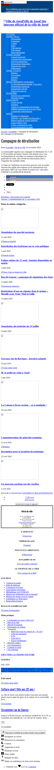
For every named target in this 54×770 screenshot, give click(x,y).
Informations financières (20, 64)
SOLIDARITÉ (12, 100)
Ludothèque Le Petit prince (17, 599)
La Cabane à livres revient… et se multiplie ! (23, 405)
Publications (16, 68)
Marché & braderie (14, 625)
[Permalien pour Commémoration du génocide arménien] (20, 433)
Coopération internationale (21, 111)
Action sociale (16, 102)
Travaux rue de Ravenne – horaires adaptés (23, 358)
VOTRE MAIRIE (13, 55)
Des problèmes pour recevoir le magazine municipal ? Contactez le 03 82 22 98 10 (27, 10)
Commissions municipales (21, 59)
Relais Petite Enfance (14, 601)
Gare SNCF (16, 638)
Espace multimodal (18, 641)
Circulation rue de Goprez (15, 709)
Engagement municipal (20, 86)
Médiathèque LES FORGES (17, 592)
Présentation (16, 39)
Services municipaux (19, 62)
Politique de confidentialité (18, 671)
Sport (13, 46)
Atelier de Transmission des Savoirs (25, 107)
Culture (14, 43)
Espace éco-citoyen (18, 91)
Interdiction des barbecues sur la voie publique (25, 246)
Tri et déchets (12, 650)
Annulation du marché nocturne (17, 232)
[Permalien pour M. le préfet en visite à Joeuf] (9, 368)
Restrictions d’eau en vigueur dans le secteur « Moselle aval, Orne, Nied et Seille (24, 292)
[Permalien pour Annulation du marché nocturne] (20, 227)
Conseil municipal (18, 57)
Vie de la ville (19, 147)
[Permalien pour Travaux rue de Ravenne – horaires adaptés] (20, 354)
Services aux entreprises (20, 96)
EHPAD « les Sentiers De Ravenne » (26, 118)
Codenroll (32, 767)
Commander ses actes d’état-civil (20, 620)
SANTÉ (9, 114)
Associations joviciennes (15, 590)
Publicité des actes (18, 66)
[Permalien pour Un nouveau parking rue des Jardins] (20, 479)
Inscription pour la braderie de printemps (22, 451)
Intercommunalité (18, 52)
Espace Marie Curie (19, 123)
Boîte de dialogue (13, 585)
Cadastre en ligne (13, 647)
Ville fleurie (15, 50)
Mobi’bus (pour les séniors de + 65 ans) (26, 632)
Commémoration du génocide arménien (21, 437)
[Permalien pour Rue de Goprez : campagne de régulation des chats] (13, 272)
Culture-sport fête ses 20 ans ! (18, 689)
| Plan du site (34, 671)
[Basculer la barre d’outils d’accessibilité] (3, 722)
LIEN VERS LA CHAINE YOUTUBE (18, 655)
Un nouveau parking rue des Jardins (20, 484)
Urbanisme (15, 41)
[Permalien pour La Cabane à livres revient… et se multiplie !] (20, 400)
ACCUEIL (10, 34)
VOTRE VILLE (12, 37)
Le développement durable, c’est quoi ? (26, 84)
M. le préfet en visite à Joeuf (15, 372)
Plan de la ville (12, 622)
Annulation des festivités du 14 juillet (20, 326)
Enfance (14, 73)
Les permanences (13, 645)
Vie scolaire (15, 75)
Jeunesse (14, 77)
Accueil (4, 132)
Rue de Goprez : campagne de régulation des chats (27, 277)
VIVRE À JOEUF (13, 71)
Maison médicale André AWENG (24, 120)
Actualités (12, 132)
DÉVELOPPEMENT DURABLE (20, 82)
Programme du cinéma (15, 627)
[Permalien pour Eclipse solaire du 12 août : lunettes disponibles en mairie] (7, 255)
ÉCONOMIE (11, 93)
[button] (11, 177)
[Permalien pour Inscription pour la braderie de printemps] (5, 447)
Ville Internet (16, 48)
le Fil (13, 636)
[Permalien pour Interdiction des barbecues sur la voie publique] (8, 241)
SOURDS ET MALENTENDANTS (37, 493)
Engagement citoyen (19, 89)
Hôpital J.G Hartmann (20, 116)
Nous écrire (45, 671)
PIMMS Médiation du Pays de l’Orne (26, 109)
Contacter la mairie (13, 583)
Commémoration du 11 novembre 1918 (20, 199)
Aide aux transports (18, 634)
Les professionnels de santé (22, 127)
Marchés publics (17, 98)
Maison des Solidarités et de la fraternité (22, 594)
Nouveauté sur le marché (15, 197)
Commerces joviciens (14, 587)
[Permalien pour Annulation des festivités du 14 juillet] (20, 321)
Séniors (14, 80)
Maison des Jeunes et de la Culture (19, 597)
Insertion (14, 105)
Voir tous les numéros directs (27, 522)
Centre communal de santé (21, 125)
